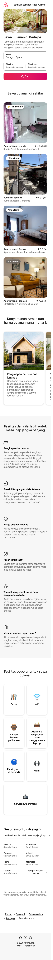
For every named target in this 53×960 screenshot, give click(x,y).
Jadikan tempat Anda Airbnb (29, 4)
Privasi (19, 945)
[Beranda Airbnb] (6, 4)
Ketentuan (30, 945)
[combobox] (25, 57)
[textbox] (14, 67)
